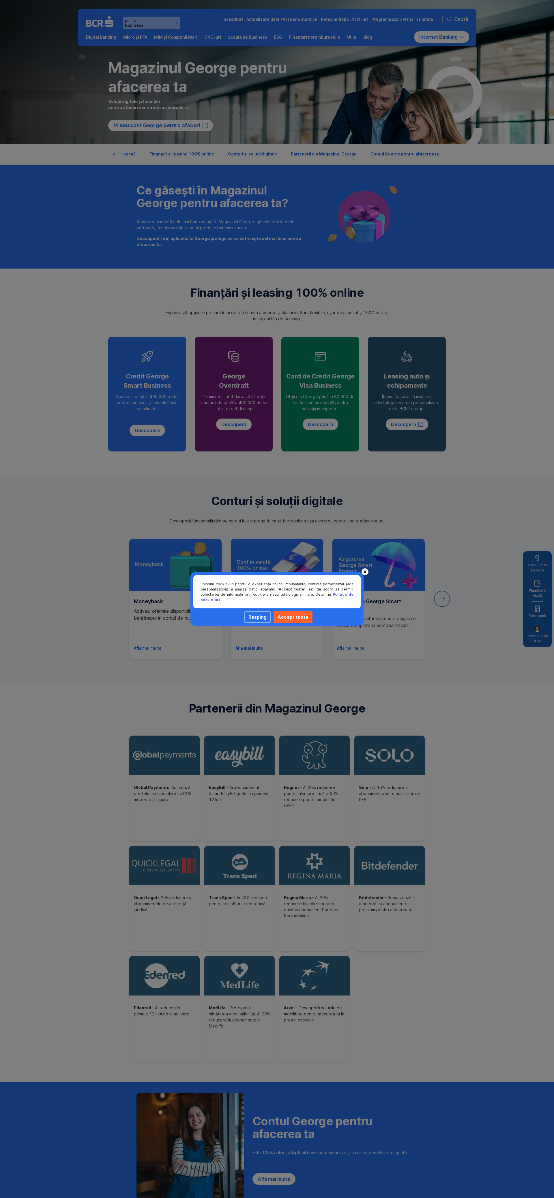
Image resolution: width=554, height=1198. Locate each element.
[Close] (365, 571)
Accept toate (293, 617)
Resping (257, 617)
